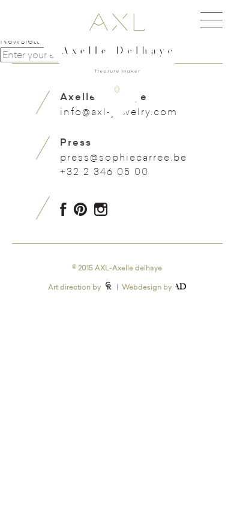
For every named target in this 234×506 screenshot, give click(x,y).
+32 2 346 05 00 (104, 171)
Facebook (63, 209)
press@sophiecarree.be (123, 157)
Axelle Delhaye (117, 60)
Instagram (100, 209)
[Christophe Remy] (108, 285)
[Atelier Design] (181, 286)
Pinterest (80, 209)
